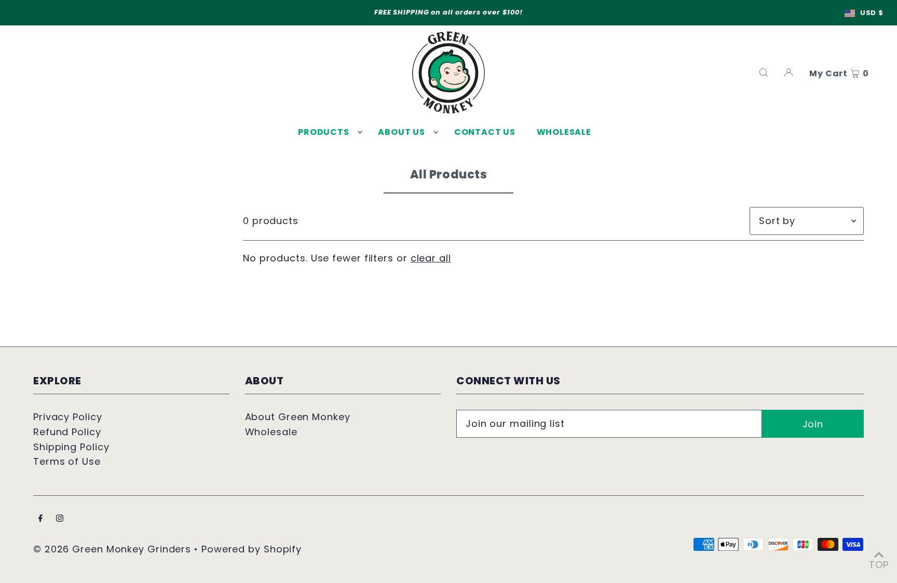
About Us (401, 132)
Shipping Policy (71, 446)
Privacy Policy (67, 416)
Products (323, 132)
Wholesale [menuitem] (564, 132)
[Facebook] (40, 518)
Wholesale (271, 431)
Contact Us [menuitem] (484, 132)
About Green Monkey (297, 416)
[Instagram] (59, 518)
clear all (431, 258)
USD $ (871, 13)
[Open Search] (763, 72)
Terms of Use (67, 461)
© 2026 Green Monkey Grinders (113, 549)
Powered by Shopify (251, 549)
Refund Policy (67, 431)
